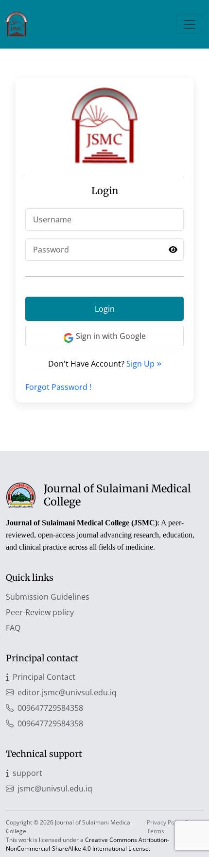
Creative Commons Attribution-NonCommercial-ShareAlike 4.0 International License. (87, 844)
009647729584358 (50, 708)
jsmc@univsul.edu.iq (54, 788)
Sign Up (141, 363)
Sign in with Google (111, 336)
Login (105, 308)
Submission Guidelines (47, 596)
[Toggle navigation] (189, 24)
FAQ (13, 627)
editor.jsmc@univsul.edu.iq (67, 692)
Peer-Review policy (40, 612)
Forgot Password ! (58, 387)
